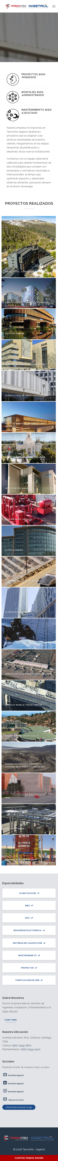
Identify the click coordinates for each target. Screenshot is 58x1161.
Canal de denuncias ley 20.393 (19, 1107)
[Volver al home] (29, 1138)
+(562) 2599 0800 (21, 1045)
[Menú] (54, 6)
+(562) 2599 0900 (30, 1049)
